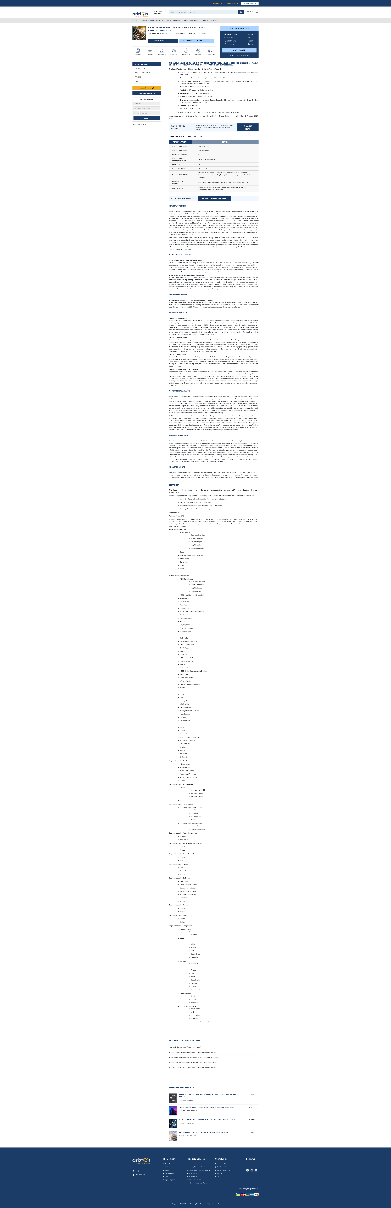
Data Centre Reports (223, 1167)
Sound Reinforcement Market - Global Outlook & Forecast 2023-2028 (192, 20)
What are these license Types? (239, 55)
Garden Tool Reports (223, 1164)
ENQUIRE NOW (248, 127)
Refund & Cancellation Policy (197, 1183)
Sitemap (219, 1173)
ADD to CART (239, 50)
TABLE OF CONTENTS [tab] (142, 73)
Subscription (218, 3)
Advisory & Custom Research (197, 1167)
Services (191, 1164)
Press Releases (169, 1173)
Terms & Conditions (194, 1180)
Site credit (255, 1189)
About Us (167, 1164)
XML (218, 1176)
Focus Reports (232, 3)
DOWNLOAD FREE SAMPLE (214, 198)
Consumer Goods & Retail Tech (152, 20)
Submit (146, 118)
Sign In (245, 3)
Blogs (166, 1176)
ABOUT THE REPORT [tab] (142, 64)
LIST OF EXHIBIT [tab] (140, 68)
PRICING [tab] (138, 77)
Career (167, 1170)
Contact (250, 12)
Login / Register (170, 1180)
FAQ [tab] (136, 81)
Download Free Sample (147, 88)
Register (253, 3)
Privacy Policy (192, 1176)
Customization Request (146, 93)
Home (134, 20)
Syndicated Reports (223, 1170)
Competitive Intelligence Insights (199, 1170)
